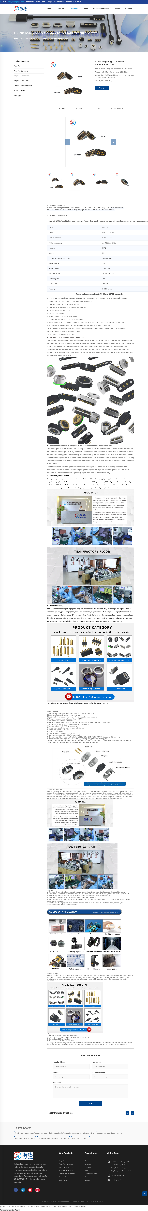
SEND (90, 1103)
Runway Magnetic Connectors (60, 38)
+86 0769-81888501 (117, 1175)
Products (74, 9)
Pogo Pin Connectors (21, 71)
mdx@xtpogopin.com (118, 1180)
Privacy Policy (99, 1201)
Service (117, 9)
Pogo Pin (17, 66)
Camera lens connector (23, 86)
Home (49, 9)
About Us (61, 9)
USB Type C (18, 95)
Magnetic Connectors (38, 38)
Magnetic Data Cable (21, 81)
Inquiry (101, 88)
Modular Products (20, 91)
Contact (128, 9)
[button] (127, 1113)
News (85, 9)
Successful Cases (101, 9)
